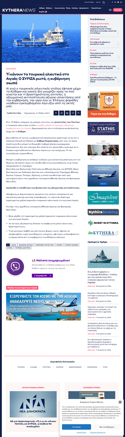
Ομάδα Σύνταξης (14, 113)
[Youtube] (118, 2)
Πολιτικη (11, 69)
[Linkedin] (121, 2)
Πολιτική (91, 286)
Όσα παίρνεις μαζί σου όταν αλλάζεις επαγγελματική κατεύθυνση (102, 55)
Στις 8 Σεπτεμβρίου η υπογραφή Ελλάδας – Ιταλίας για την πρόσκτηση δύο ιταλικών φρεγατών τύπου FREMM (102, 277)
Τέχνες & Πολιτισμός (99, 24)
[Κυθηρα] (19, 10)
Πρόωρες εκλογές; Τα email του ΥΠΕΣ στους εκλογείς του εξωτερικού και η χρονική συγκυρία (102, 310)
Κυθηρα (59, 245)
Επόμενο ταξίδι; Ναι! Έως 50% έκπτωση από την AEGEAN (103, 67)
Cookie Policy (81, 432)
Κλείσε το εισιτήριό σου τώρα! (22, 288)
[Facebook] (112, 2)
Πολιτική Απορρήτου (98, 432)
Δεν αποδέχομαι (106, 427)
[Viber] (78, 113)
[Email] (72, 113)
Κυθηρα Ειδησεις (71, 245)
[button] (120, 402)
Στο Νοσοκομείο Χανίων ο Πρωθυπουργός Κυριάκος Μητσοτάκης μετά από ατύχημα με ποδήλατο (102, 343)
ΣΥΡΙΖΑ (9, 248)
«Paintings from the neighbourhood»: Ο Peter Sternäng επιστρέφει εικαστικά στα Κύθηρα (103, 30)
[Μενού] (110, 9)
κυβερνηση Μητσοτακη (45, 245)
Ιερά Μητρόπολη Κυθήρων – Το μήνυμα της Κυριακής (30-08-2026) (103, 80)
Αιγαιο (13, 245)
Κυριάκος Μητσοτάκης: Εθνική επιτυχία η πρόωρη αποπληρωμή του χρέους (103, 295)
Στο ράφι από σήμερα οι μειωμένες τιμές (100, 43)
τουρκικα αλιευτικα (22, 248)
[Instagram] (115, 2)
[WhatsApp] (61, 113)
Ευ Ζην (93, 50)
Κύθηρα (93, 74)
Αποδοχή (76, 427)
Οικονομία (94, 39)
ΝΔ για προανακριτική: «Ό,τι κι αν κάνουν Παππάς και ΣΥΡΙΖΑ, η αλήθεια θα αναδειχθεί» (33, 424)
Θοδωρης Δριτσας (26, 245)
